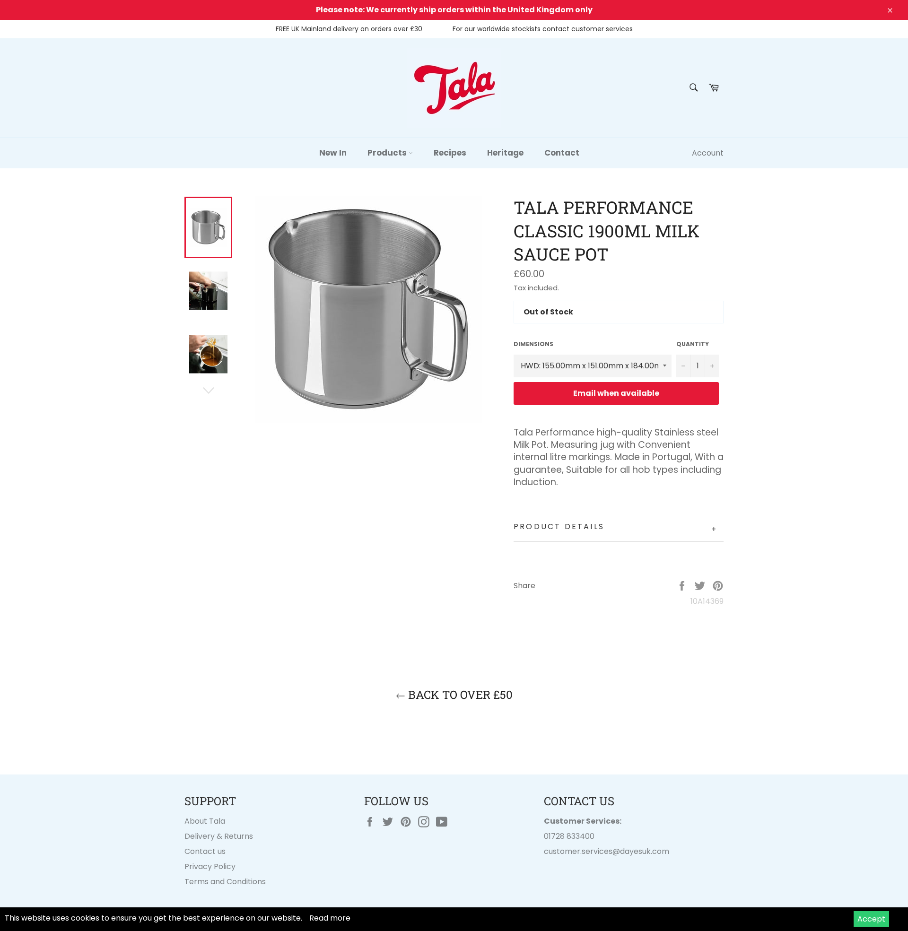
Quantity (692, 344)
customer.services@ (582, 851)
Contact (561, 152)
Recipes (450, 152)
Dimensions (533, 344)
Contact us (205, 851)
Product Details (615, 528)
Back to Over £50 (459, 694)
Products (388, 152)
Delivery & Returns (218, 836)
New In (333, 152)
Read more (329, 918)
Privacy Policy (210, 866)
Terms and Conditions (225, 881)
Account (708, 153)
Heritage (505, 152)
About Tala (204, 821)
